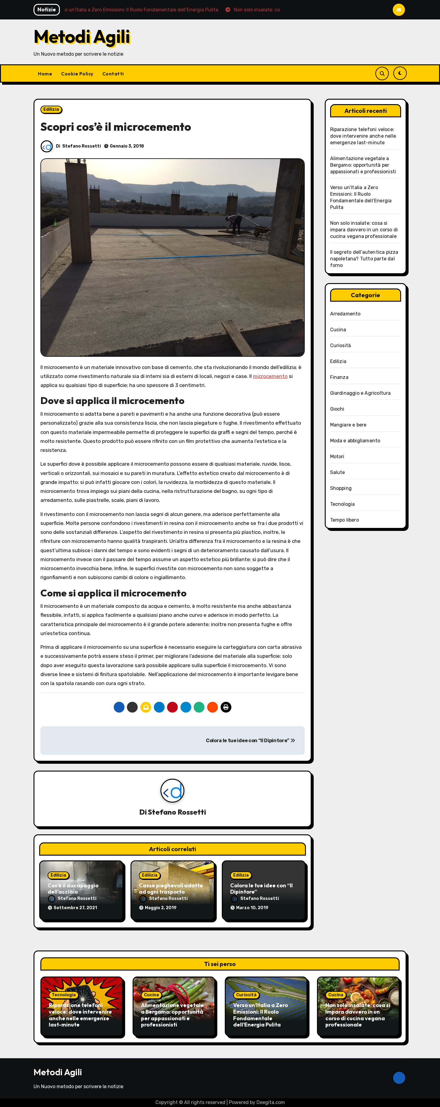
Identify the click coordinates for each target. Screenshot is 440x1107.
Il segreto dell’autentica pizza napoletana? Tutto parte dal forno (364, 258)
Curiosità (340, 345)
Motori (337, 456)
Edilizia (51, 109)
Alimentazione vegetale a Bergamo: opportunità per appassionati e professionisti (363, 165)
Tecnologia (342, 504)
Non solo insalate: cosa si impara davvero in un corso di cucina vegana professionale (364, 229)
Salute (337, 472)
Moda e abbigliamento (355, 441)
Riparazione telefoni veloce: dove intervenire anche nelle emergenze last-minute (363, 136)
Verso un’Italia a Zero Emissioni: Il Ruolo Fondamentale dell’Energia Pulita (260, 1015)
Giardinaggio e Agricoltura (360, 393)
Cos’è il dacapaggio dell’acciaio (73, 888)
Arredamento (345, 314)
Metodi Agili (82, 36)
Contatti (113, 74)
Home (45, 74)
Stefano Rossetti (81, 146)
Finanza (339, 377)
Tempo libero (344, 520)
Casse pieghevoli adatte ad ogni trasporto (171, 888)
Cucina (338, 329)
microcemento (270, 376)
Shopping (341, 488)
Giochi (337, 409)
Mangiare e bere (348, 425)
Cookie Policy (77, 74)
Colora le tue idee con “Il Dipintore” (248, 740)
